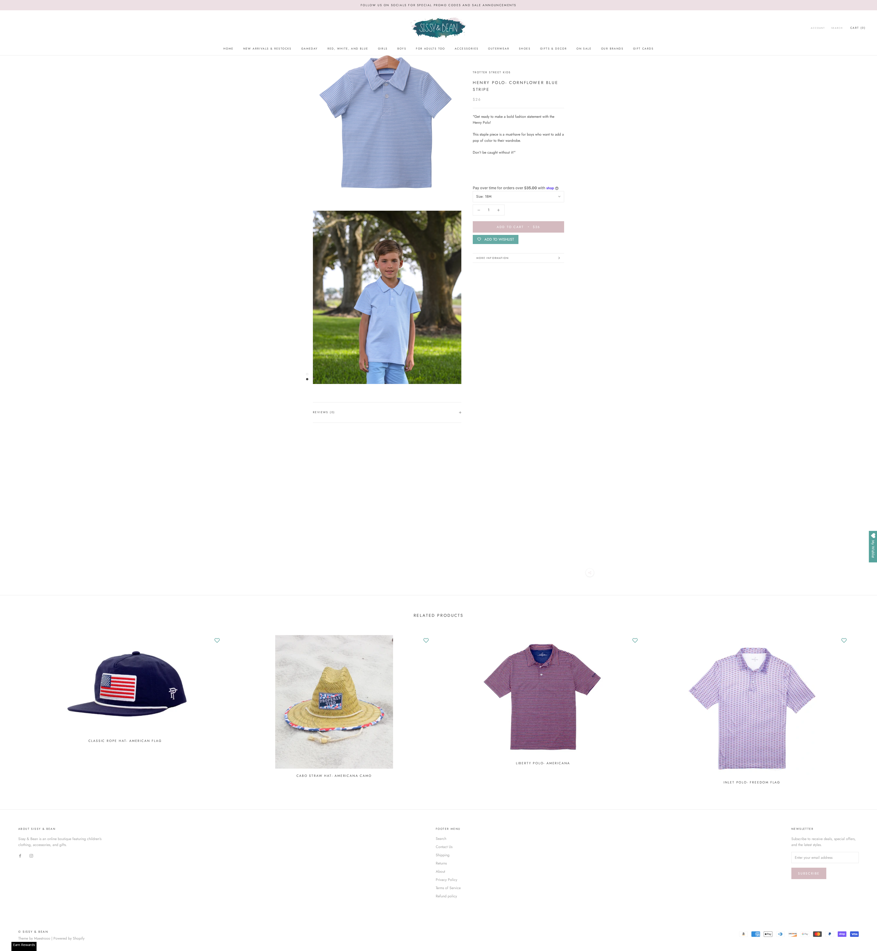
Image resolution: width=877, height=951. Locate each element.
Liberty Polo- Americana (543, 763)
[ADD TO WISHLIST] (217, 640)
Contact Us (444, 846)
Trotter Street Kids (492, 72)
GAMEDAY (309, 49)
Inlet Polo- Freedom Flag (752, 782)
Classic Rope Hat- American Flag (125, 740)
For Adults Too (430, 49)
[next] (863, 708)
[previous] (14, 708)
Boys (402, 49)
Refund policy (446, 896)
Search (837, 28)
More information (492, 258)
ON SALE (584, 49)
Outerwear (498, 49)
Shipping (442, 855)
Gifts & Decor (553, 49)
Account (818, 28)
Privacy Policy (446, 879)
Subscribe (809, 873)
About (440, 871)
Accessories (466, 49)
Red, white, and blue (348, 49)
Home (228, 49)
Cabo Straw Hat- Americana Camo (334, 775)
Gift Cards (643, 49)
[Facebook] (20, 855)
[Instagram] (31, 855)
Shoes (525, 49)
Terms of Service (448, 888)
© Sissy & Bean (33, 932)
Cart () (858, 28)
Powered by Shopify (69, 938)
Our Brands (612, 49)
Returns (441, 863)
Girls (383, 49)
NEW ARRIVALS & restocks (267, 49)
